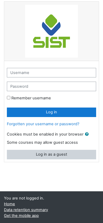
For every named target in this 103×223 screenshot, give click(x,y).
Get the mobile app (21, 215)
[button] (88, 134)
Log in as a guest (51, 154)
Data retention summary (26, 209)
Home (9, 204)
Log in (51, 112)
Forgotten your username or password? (43, 124)
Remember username (31, 98)
